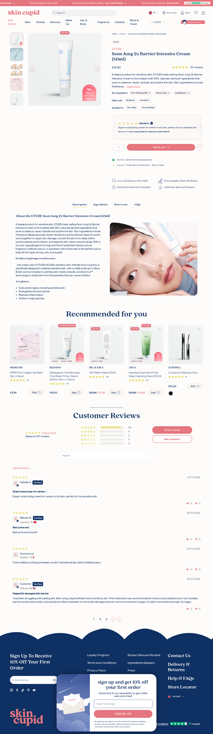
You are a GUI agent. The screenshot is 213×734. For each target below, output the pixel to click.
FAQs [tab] (137, 204)
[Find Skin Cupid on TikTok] (22, 690)
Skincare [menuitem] (55, 22)
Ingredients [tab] (101, 204)
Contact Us (179, 656)
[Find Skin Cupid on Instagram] (11, 690)
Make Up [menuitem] (69, 22)
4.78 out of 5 (49, 432)
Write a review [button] (172, 430)
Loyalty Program (98, 655)
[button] (180, 67)
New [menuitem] (27, 22)
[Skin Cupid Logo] (24, 13)
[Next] (97, 69)
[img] (20, 477)
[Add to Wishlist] (200, 147)
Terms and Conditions (101, 662)
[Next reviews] (200, 127)
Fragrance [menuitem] (103, 22)
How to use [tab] (121, 204)
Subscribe (54, 680)
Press (131, 670)
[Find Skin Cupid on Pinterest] (28, 690)
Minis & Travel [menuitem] (134, 22)
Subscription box (194, 22)
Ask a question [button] (172, 439)
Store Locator (182, 687)
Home (114, 34)
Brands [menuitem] (40, 22)
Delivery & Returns (179, 667)
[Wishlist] (196, 13)
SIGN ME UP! (123, 713)
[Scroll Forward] (197, 351)
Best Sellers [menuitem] (12, 22)
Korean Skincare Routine (144, 655)
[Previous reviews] (114, 127)
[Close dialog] (152, 678)
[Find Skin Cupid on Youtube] (34, 690)
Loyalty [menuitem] (157, 22)
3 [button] (106, 619)
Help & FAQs (181, 678)
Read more (133, 86)
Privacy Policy (96, 670)
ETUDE (122, 34)
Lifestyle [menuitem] (120, 22)
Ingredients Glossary (141, 662)
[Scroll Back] (15, 351)
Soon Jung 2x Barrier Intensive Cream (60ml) (147, 34)
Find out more (158, 165)
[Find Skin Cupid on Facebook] (17, 690)
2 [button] (100, 619)
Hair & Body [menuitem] (83, 22)
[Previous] (32, 69)
